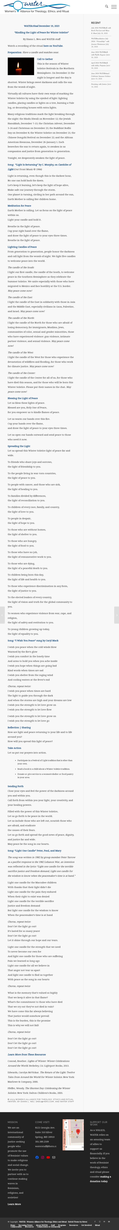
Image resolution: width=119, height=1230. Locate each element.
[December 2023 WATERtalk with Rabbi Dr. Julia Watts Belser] (116, 615)
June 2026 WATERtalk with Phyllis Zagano (99, 53)
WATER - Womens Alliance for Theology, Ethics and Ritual (43, 1222)
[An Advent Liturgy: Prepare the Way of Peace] (2, 615)
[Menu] (112, 7)
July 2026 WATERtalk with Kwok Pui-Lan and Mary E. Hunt (101, 31)
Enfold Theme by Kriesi (77, 1222)
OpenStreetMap (74, 1147)
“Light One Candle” (25, 850)
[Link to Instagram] (99, 1221)
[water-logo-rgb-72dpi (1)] (36, 7)
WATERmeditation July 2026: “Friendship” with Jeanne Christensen (100, 41)
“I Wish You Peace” (25, 640)
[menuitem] (105, 7)
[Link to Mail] (104, 1221)
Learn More (14, 1204)
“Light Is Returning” (26, 164)
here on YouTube (53, 45)
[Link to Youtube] (109, 1221)
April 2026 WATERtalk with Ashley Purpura (99, 64)
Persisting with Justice (99, 84)
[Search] (105, 7)
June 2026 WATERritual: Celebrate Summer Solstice (100, 74)
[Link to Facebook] (95, 1221)
